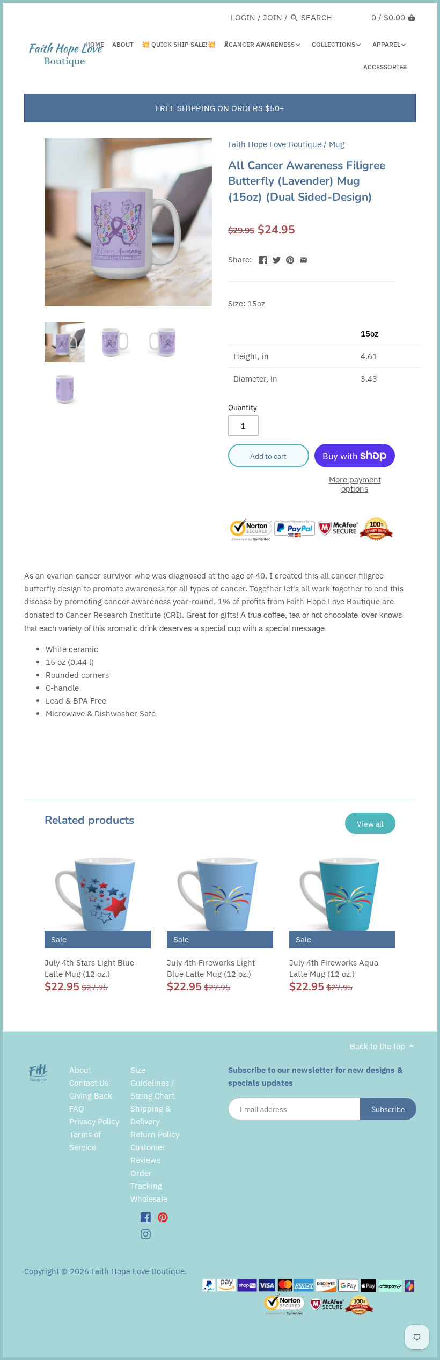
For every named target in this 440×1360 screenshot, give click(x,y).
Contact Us (88, 1083)
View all (370, 823)
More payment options (355, 484)
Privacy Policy (94, 1121)
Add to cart (268, 456)
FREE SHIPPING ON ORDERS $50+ (220, 108)
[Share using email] (303, 258)
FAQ (76, 1108)
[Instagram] (146, 1233)
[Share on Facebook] (263, 258)
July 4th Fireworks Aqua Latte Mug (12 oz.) (333, 968)
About (80, 1070)
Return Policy (154, 1134)
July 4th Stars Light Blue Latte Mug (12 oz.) (89, 968)
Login (243, 17)
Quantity (242, 407)
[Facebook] (146, 1216)
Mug (336, 144)
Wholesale (148, 1199)
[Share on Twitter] (277, 258)
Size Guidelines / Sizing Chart (152, 1083)
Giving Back (90, 1096)
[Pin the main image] (290, 258)
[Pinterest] (163, 1216)
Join (272, 17)
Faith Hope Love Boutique (274, 144)
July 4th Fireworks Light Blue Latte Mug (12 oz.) (211, 968)
